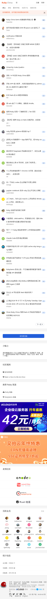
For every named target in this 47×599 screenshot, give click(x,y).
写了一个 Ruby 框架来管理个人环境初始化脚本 (23, 230)
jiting (7, 528)
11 (43, 293)
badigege (9, 89)
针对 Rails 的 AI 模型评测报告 (17, 95)
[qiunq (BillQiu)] (3, 120)
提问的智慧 (8, 372)
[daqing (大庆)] (3, 312)
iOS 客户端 (32, 594)
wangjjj (8, 185)
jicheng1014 (29, 534)
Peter (8, 30)
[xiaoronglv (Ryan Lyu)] (40, 518)
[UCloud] (23, 417)
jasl (40, 528)
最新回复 (33, 8)
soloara (8, 78)
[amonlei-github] (29, 537)
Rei (7, 98)
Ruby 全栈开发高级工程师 (15, 210)
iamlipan (9, 145)
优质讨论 (25, 8)
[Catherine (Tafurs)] (18, 518)
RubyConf (17, 582)
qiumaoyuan (6, 534)
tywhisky (7, 547)
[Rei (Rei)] (3, 95)
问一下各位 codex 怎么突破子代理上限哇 (21, 182)
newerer (40, 541)
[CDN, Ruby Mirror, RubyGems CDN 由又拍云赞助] (39, 589)
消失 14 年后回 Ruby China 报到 (18, 75)
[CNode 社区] (23, 477)
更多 (42, 511)
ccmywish (9, 252)
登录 (42, 3)
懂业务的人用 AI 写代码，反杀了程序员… (21, 162)
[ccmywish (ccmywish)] (3, 247)
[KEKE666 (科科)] (3, 151)
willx (7, 295)
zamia (8, 287)
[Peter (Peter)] (3, 28)
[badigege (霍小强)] (3, 84)
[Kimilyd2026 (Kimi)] (3, 210)
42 (43, 20)
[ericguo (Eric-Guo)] (3, 301)
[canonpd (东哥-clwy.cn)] (18, 524)
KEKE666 (9, 157)
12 (43, 28)
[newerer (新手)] (40, 537)
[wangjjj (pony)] (3, 183)
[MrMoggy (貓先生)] (3, 199)
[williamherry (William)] (3, 36)
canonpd (18, 528)
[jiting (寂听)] (7, 524)
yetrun (8, 232)
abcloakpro (10, 224)
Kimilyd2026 (10, 213)
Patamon (9, 114)
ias (7, 176)
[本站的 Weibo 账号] (17, 594)
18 (43, 211)
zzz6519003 (10, 134)
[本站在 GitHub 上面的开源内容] (10, 594)
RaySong (18, 541)
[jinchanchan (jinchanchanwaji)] (40, 544)
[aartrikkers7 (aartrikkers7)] (3, 56)
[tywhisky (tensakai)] (7, 544)
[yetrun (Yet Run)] (3, 230)
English (25, 596)
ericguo (8, 306)
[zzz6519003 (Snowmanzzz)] (3, 132)
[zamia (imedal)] (3, 281)
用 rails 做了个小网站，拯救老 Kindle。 (20, 103)
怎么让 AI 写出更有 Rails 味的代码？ (19, 292)
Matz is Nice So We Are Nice (15, 377)
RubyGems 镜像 (10, 397)
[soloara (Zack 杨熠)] (3, 76)
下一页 (39, 324)
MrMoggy (9, 204)
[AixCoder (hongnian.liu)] (3, 104)
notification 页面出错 (14, 36)
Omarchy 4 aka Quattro (15, 67)
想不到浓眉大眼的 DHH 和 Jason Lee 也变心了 (23, 28)
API (19, 583)
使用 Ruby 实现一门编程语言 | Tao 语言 (21, 111)
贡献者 (24, 583)
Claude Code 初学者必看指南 (17, 238)
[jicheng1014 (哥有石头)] (29, 531)
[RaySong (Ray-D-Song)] (18, 537)
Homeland (13, 587)
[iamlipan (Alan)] (3, 140)
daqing (8, 318)
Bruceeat (29, 528)
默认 (4, 8)
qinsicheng (9, 70)
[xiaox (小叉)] (29, 544)
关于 (10, 582)
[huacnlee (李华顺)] (3, 20)
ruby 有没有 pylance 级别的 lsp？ (18, 131)
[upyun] (23, 449)
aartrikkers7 (10, 61)
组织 (15, 583)
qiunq (8, 125)
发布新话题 (23, 336)
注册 (37, 3)
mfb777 (7, 541)
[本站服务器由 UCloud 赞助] (20, 589)
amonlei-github (29, 541)
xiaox (29, 547)
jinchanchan (40, 547)
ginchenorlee (10, 50)
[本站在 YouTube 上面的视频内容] (21, 594)
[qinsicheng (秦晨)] (3, 68)
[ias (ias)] (3, 171)
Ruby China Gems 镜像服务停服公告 (20, 19)
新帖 (9, 8)
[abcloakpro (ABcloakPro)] (3, 219)
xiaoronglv (40, 521)
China (7, 2)
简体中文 (18, 596)
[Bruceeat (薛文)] (29, 524)
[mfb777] (7, 537)
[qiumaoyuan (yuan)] (7, 531)
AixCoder (9, 106)
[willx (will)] (3, 293)
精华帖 (17, 8)
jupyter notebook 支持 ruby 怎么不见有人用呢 (23, 190)
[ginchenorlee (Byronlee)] (3, 44)
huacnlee (9, 22)
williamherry (10, 38)
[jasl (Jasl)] (40, 524)
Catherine (18, 521)
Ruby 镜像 (8, 392)
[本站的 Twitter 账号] (14, 594)
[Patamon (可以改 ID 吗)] (3, 112)
